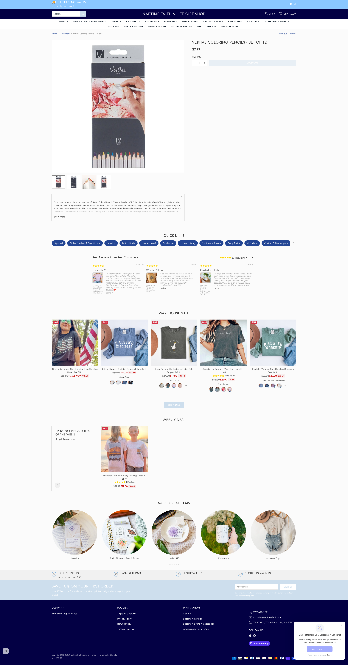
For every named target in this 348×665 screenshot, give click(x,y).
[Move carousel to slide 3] (174, 564)
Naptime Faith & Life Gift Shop (82, 655)
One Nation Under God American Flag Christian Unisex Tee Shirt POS (98, 289)
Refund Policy (124, 623)
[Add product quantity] (204, 63)
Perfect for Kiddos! (211, 270)
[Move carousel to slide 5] (178, 564)
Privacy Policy (124, 618)
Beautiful (151, 270)
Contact (187, 613)
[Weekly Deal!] (57, 485)
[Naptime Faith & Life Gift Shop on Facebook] (291, 5)
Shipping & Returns (126, 613)
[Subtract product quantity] (194, 63)
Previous (283, 33)
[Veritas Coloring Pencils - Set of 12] (118, 106)
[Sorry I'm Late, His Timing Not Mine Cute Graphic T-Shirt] (174, 343)
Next (292, 33)
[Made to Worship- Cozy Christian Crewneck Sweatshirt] (273, 343)
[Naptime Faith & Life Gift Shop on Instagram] (295, 5)
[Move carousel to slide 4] (176, 564)
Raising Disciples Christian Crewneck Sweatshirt (124, 369)
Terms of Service (125, 628)
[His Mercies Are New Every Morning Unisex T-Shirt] (124, 449)
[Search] (83, 14)
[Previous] (52, 357)
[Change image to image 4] (104, 182)
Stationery (65, 33)
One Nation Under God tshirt (109, 270)
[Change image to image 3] (89, 182)
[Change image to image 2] (73, 182)
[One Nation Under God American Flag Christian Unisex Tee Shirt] (75, 343)
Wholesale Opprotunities (64, 613)
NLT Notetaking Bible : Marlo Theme (151, 287)
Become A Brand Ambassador (198, 623)
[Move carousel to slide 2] (172, 564)
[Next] (293, 243)
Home (54, 33)
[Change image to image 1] (58, 182)
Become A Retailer (192, 618)
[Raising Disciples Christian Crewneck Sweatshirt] (124, 343)
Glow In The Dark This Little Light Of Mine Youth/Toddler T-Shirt (205, 288)
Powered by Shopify (108, 655)
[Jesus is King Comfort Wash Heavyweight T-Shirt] (223, 343)
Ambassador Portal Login (196, 628)
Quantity (196, 56)
